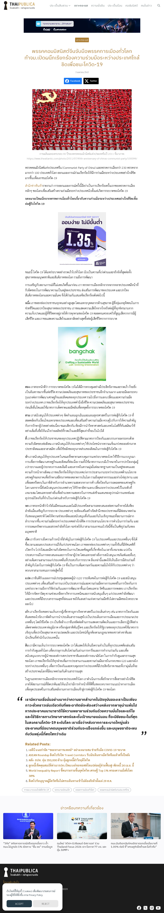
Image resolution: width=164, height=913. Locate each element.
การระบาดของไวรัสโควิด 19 (36, 789)
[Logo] (20, 5)
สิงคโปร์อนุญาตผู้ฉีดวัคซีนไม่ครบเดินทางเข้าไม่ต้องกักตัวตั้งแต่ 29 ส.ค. (70, 781)
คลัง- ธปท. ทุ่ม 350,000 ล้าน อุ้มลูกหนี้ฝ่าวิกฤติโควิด (59, 760)
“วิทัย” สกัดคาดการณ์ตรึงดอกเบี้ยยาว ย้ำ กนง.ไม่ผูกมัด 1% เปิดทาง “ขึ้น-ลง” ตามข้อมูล (27, 845)
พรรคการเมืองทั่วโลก (84, 789)
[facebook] (139, 907)
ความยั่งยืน (98, 5)
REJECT (45, 903)
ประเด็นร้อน (115, 5)
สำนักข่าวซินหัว (34, 185)
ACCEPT (19, 903)
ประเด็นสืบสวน (59, 5)
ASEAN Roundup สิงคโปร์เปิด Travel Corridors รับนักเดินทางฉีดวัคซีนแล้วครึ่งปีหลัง (79, 755)
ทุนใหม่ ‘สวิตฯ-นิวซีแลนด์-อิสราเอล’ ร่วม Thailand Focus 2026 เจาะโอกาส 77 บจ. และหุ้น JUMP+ (82, 847)
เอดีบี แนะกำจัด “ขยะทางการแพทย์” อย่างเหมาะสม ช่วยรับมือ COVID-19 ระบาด (77, 750)
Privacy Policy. (36, 894)
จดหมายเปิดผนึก (62, 789)
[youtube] (158, 907)
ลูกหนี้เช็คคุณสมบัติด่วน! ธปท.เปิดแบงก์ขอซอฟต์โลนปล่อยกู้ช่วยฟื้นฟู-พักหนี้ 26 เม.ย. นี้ (81, 765)
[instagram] (151, 907)
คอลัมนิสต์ (131, 5)
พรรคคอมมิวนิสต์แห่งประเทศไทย (114, 789)
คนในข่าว (146, 5)
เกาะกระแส (81, 5)
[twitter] (145, 907)
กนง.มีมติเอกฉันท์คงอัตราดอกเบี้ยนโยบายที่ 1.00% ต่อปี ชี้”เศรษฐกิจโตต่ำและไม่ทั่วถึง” (134, 845)
